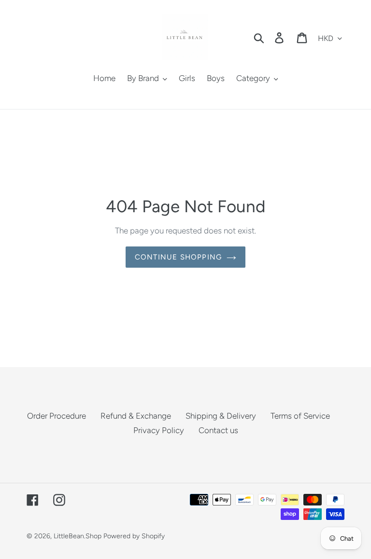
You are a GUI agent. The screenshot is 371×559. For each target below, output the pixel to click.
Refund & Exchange (135, 416)
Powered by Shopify (134, 536)
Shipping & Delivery (221, 416)
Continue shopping (178, 257)
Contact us (218, 430)
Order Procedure (56, 416)
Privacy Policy (158, 430)
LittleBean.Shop (77, 536)
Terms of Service (300, 416)
